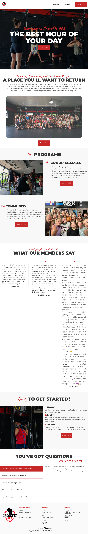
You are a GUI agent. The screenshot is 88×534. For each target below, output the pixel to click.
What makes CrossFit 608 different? (14, 490)
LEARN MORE (66, 183)
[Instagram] (43, 523)
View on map (71, 521)
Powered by (39, 528)
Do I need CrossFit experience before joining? (17, 468)
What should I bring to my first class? (14, 476)
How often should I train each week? (14, 497)
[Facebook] (46, 523)
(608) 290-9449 (47, 512)
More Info (56, 4)
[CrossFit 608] (65, 520)
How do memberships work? (11, 483)
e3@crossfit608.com (48, 517)
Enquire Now (81, 4)
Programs (67, 4)
